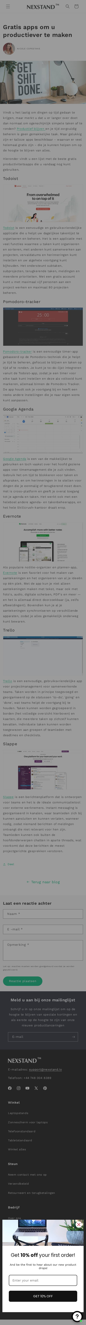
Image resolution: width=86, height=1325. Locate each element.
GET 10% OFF (43, 1296)
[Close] (79, 1224)
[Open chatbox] (77, 1316)
